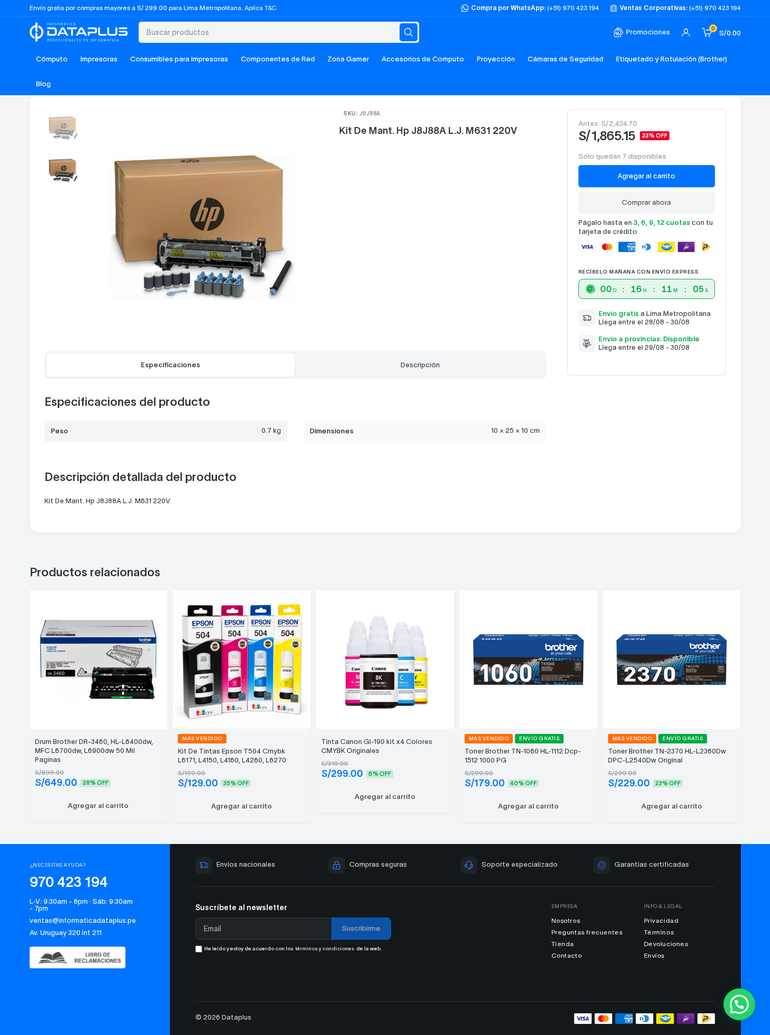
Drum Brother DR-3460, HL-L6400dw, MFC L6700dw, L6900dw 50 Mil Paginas (94, 751)
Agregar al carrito (646, 176)
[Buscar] (409, 32)
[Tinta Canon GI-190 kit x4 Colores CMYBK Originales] (385, 658)
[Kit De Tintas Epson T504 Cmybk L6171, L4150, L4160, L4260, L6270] (242, 658)
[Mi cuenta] (685, 32)
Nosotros (566, 920)
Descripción (420, 365)
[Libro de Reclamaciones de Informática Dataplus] (83, 957)
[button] (98, 806)
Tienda (563, 943)
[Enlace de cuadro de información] (641, 32)
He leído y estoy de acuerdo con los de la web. (293, 948)
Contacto (566, 955)
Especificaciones (170, 365)
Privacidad (661, 920)
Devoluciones (666, 943)
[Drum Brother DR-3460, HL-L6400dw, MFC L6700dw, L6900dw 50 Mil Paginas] (99, 658)
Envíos (654, 955)
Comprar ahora (646, 202)
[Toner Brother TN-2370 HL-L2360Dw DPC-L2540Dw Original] (672, 658)
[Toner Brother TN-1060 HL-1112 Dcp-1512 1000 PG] (528, 658)
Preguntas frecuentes (587, 932)
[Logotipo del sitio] (79, 31)
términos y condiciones (324, 948)
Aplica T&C (260, 7)
